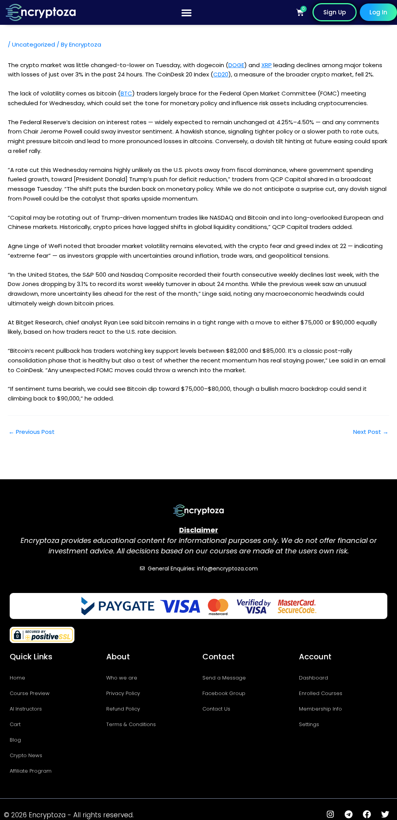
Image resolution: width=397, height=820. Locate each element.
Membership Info (320, 709)
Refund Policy (123, 709)
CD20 (220, 74)
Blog (15, 740)
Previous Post (32, 432)
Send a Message (224, 677)
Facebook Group (223, 693)
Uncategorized (33, 44)
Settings (309, 724)
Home (17, 677)
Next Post (370, 432)
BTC (126, 93)
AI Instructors (26, 709)
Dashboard (313, 677)
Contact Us (216, 709)
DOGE (236, 65)
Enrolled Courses (320, 693)
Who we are (121, 677)
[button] (186, 12)
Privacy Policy (123, 693)
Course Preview (30, 693)
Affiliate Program (31, 771)
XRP (266, 65)
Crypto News (26, 755)
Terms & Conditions (131, 724)
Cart (15, 724)
